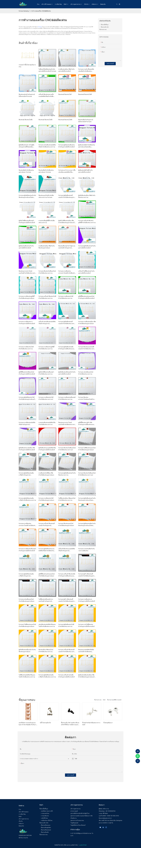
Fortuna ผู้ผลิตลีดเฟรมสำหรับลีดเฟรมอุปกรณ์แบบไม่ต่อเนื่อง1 (87, 499)
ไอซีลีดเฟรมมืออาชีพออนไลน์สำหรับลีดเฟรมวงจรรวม (66, 499)
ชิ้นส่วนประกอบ (97, 699)
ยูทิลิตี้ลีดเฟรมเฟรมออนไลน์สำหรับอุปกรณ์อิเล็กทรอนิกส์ (86, 297)
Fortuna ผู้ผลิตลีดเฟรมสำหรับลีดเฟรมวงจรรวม (67, 474)
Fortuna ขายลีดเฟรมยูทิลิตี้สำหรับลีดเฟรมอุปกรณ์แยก (27, 297)
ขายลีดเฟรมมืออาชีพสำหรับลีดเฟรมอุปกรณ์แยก (47, 247)
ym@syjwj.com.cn (107, 818)
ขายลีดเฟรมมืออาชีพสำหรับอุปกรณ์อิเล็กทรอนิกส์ (66, 70)
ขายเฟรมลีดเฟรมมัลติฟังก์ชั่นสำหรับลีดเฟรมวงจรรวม (47, 423)
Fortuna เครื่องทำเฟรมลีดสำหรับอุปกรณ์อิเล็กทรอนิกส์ (66, 676)
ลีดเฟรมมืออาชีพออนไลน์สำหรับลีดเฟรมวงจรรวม (46, 650)
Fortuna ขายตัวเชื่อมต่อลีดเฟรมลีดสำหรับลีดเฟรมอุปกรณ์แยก (86, 70)
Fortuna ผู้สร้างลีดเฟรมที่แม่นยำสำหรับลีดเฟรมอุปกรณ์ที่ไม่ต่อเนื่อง (87, 575)
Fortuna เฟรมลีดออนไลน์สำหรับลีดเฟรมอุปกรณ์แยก (26, 600)
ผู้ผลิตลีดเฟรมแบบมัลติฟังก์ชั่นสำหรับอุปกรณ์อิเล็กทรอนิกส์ (47, 448)
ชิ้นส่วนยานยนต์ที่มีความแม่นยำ (114, 699)
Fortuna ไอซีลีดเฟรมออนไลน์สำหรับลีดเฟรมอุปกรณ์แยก (86, 448)
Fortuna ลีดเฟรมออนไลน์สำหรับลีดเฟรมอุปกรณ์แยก (66, 524)
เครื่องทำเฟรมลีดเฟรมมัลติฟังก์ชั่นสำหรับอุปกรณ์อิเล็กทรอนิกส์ (47, 323)
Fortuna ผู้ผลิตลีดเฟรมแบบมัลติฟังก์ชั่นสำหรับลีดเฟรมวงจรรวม (46, 550)
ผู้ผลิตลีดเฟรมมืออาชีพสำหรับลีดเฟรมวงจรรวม (86, 196)
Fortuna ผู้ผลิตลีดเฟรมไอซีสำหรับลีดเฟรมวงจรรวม (66, 625)
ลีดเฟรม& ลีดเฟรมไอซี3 (45, 119)
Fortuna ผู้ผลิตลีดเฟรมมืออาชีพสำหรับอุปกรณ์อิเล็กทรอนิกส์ (26, 474)
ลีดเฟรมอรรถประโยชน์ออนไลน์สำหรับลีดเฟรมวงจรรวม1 (66, 423)
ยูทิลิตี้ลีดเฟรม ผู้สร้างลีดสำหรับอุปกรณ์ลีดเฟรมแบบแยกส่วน (86, 423)
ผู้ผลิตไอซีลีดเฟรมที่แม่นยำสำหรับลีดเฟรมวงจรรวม (46, 373)
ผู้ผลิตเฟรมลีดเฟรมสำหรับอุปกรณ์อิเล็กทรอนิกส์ (26, 247)
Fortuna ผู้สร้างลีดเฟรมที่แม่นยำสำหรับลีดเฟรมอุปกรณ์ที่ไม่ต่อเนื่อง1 (67, 600)
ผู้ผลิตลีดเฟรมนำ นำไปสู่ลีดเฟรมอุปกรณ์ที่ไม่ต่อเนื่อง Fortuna (26, 146)
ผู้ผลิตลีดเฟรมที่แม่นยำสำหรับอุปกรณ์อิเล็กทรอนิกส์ (66, 373)
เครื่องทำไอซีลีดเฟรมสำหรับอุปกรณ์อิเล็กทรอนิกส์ (86, 272)
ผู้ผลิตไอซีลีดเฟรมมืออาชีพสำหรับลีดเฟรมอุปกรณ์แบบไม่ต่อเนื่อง (66, 222)
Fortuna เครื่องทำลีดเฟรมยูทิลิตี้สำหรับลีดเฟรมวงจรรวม (87, 221)
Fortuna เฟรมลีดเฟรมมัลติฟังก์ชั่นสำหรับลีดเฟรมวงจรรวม (47, 146)
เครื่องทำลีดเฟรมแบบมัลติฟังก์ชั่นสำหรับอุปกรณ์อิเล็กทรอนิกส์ (66, 550)
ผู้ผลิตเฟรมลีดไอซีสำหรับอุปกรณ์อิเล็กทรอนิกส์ (85, 171)
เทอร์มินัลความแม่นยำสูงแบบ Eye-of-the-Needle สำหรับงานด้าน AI (28, 724)
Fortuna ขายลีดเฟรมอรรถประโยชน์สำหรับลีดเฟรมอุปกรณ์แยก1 (27, 524)
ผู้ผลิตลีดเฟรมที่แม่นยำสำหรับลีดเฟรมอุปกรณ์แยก (27, 650)
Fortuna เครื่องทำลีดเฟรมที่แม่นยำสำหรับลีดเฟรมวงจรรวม (66, 651)
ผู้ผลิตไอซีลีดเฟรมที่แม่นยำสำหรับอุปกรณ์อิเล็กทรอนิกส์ (27, 221)
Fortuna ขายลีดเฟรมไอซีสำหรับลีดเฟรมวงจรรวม (65, 297)
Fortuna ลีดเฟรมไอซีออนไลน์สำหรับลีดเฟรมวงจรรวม (47, 272)
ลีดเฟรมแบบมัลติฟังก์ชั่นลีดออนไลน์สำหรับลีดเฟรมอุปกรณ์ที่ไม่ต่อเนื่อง (86, 651)
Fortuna (40, 26)
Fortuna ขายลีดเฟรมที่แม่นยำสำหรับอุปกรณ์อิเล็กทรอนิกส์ (27, 549)
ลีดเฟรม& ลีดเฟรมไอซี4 (65, 119)
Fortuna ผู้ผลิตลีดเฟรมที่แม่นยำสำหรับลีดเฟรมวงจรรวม (66, 323)
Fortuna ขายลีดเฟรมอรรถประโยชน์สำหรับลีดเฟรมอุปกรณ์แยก (67, 272)
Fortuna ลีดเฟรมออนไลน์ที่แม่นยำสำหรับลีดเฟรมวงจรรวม (86, 348)
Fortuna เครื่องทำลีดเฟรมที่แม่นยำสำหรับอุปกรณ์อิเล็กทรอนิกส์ (47, 524)
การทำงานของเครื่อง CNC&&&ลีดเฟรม (41, 11)
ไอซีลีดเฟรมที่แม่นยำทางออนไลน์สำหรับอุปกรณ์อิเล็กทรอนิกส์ (46, 600)
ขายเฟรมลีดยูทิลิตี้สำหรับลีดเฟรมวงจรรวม (47, 221)
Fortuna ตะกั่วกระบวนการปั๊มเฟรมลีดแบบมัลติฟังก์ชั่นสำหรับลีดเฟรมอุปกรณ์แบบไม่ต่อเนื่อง (66, 171)
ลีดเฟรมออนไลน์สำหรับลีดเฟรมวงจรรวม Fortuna (46, 196)
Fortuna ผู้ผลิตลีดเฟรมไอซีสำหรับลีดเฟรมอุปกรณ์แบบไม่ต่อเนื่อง (27, 398)
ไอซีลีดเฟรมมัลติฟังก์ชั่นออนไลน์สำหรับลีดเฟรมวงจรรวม (27, 676)
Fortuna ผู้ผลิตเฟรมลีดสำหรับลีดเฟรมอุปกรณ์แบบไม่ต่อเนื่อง (87, 524)
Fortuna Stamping (24, 11)
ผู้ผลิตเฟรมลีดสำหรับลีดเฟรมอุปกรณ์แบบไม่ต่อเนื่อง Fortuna (86, 146)
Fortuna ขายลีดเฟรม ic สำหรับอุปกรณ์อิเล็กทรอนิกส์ (27, 322)
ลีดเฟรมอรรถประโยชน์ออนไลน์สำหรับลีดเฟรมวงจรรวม (27, 272)
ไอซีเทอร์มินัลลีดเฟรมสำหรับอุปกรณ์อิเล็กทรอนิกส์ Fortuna (47, 70)
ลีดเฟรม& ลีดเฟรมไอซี (64, 94)
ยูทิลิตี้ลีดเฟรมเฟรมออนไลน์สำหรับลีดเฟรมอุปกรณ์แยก (46, 575)
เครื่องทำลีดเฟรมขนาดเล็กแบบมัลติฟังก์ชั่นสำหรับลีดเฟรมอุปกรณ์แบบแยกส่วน (46, 95)
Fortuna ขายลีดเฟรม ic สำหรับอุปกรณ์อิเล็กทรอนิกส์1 (86, 600)
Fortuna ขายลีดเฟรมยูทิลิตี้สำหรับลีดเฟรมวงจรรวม (46, 348)
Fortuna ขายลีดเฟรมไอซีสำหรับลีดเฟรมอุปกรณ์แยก (46, 499)
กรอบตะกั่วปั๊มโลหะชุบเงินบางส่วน (27, 65)
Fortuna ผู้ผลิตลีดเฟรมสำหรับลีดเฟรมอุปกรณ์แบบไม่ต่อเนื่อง (27, 196)
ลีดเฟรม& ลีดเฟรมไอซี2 (26, 119)
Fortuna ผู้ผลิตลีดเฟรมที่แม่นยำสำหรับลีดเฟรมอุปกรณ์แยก (67, 196)
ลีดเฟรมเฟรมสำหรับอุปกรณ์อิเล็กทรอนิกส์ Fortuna (27, 95)
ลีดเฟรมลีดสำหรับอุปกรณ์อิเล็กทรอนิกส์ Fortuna (85, 120)
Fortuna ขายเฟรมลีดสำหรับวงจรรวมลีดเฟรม (86, 549)
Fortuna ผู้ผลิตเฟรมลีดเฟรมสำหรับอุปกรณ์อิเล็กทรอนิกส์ (66, 146)
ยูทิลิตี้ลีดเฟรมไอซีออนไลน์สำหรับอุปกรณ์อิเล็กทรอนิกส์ (27, 373)
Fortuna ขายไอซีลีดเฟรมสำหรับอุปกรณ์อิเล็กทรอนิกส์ (86, 625)
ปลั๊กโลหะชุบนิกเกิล (45, 722)
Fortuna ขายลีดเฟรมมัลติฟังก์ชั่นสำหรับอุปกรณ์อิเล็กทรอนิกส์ (27, 423)
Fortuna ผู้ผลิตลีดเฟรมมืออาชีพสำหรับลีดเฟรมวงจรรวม (27, 499)
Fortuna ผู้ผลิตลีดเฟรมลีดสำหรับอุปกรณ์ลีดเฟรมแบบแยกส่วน (66, 348)
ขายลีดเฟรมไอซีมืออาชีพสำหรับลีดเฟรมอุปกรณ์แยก (46, 474)
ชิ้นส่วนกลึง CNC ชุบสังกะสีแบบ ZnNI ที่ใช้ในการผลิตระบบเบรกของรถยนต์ (70, 724)
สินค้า (104, 699)
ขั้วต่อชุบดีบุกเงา (108, 722)
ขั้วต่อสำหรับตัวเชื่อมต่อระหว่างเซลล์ (91, 723)
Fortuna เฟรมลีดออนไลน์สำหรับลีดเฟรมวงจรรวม (85, 373)
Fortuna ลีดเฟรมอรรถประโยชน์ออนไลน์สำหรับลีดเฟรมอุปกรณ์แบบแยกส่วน (87, 398)
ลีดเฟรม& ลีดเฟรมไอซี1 (85, 94)
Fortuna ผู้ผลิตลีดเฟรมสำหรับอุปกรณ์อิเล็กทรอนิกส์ (87, 247)
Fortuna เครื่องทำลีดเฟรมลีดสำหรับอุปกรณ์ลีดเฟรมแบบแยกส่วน (66, 575)
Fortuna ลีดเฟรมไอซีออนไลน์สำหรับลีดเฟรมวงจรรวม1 (67, 448)
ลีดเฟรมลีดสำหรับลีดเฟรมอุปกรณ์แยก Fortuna (26, 171)
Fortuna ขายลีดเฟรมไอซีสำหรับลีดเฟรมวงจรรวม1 (46, 398)
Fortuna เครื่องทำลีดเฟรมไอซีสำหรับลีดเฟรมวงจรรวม (47, 297)
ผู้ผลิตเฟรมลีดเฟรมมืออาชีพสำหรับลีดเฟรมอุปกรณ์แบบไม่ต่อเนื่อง (86, 676)
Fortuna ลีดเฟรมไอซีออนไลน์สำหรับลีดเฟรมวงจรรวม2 (86, 474)
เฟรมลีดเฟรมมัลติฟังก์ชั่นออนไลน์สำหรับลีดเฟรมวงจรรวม (47, 625)
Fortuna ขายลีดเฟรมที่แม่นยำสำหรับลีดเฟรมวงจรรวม (67, 398)
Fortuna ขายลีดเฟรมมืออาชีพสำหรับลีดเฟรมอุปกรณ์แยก (87, 322)
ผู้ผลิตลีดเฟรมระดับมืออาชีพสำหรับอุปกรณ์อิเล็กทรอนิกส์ (27, 448)
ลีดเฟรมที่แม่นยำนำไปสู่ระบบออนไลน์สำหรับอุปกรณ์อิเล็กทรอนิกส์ (66, 247)
